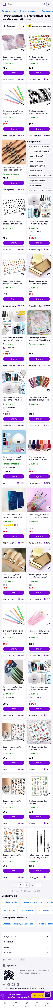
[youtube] (4, 984)
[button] (13, 73)
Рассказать (38, 995)
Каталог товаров (9, 11)
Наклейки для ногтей (32, 902)
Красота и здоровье (29, 11)
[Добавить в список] (23, 50)
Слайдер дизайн (10, 902)
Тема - (13, 959)
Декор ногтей (9, 910)
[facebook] (8, 984)
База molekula (26, 910)
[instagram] (13, 984)
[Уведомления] (49, 4)
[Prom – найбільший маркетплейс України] (4, 4)
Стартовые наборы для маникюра (18, 924)
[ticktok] (18, 984)
